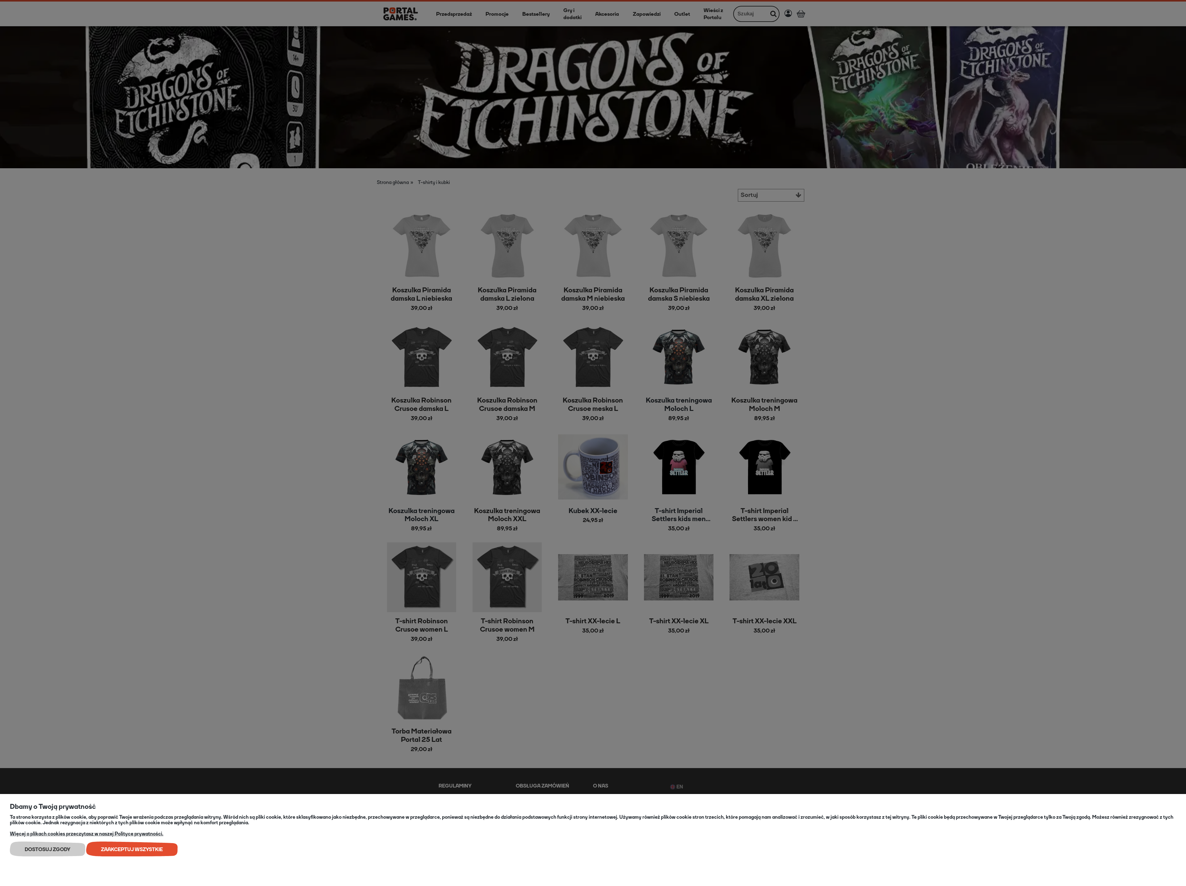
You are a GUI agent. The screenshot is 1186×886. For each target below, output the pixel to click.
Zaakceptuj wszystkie (132, 849)
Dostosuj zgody (47, 849)
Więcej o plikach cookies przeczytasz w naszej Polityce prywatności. (86, 833)
